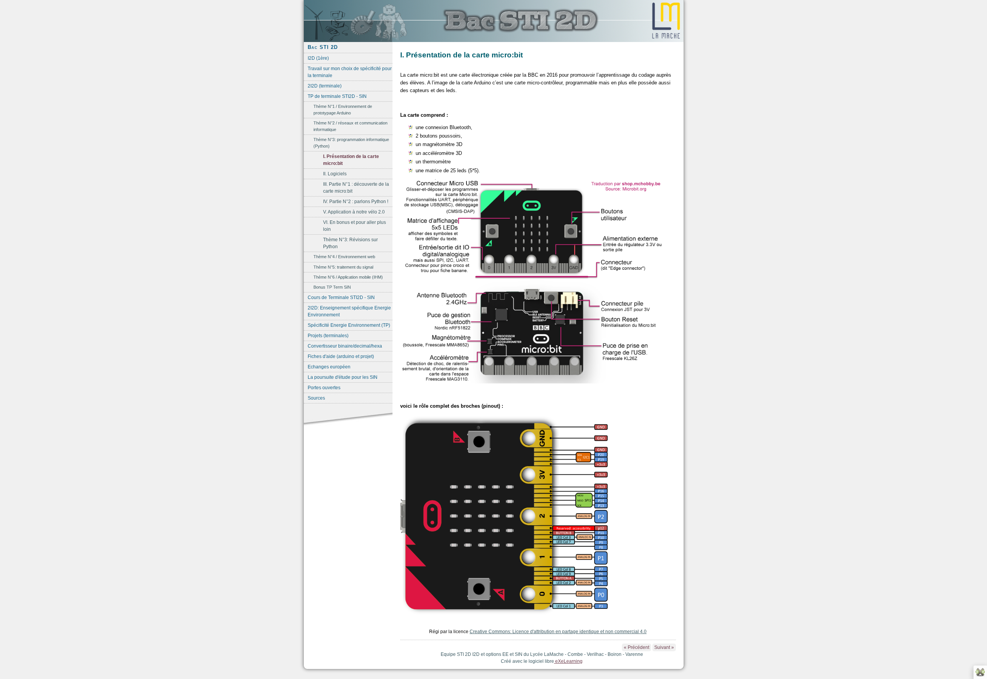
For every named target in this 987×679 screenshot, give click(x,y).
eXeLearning (568, 661)
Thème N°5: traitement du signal (343, 267)
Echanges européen (329, 367)
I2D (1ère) (318, 58)
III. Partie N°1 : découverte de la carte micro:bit (356, 188)
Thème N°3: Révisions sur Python (350, 243)
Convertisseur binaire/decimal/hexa (345, 346)
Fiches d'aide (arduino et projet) (341, 356)
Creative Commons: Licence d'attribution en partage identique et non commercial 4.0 (558, 631)
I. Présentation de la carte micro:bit (351, 160)
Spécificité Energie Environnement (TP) (349, 325)
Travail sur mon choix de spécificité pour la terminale (350, 72)
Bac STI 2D (323, 47)
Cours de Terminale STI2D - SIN (341, 297)
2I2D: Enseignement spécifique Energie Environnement (349, 311)
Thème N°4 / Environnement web (344, 256)
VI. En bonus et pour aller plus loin (354, 226)
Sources (316, 398)
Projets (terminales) (328, 335)
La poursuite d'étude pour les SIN (342, 377)
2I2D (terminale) (325, 86)
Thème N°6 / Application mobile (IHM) (348, 277)
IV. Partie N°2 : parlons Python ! (355, 201)
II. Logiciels (335, 173)
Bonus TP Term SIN (332, 287)
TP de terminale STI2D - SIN (337, 96)
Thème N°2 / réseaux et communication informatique (350, 126)
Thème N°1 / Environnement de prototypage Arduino (342, 109)
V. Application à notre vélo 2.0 (354, 212)
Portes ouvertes (324, 387)
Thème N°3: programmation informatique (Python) (351, 142)
